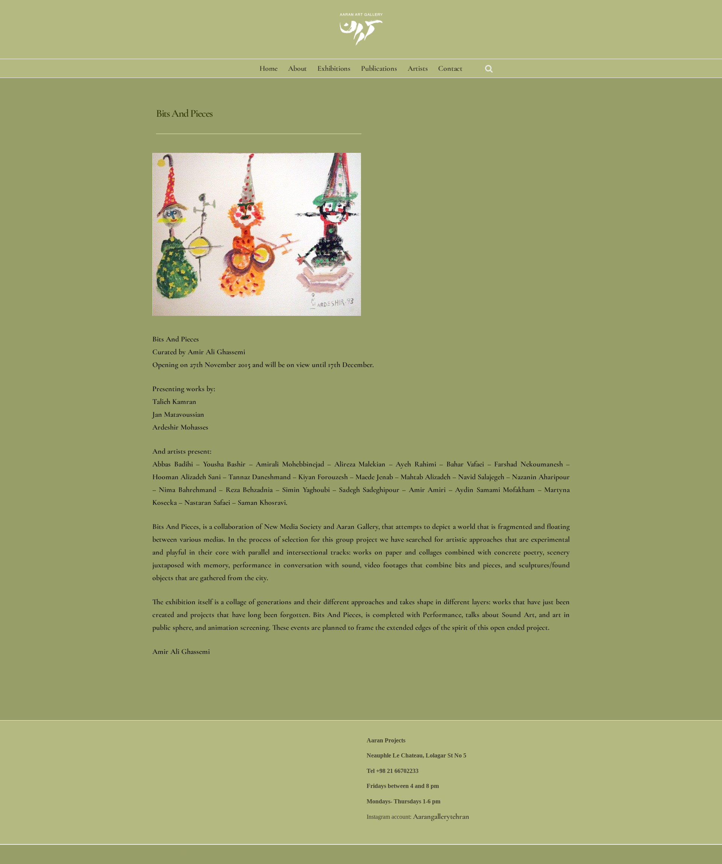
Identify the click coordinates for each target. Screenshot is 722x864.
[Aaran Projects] (361, 29)
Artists (418, 68)
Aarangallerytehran (441, 816)
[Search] (489, 68)
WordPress (211, 854)
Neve (154, 854)
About (297, 68)
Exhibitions (333, 68)
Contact (450, 68)
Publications (379, 68)
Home (268, 68)
